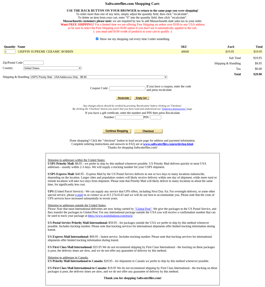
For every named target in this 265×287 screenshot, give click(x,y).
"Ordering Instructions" (173, 108)
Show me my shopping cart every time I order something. (134, 39)
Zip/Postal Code (13, 62)
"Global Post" (143, 208)
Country (8, 68)
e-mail (79, 194)
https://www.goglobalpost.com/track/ (110, 215)
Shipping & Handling (16, 77)
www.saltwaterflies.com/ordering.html (168, 144)
